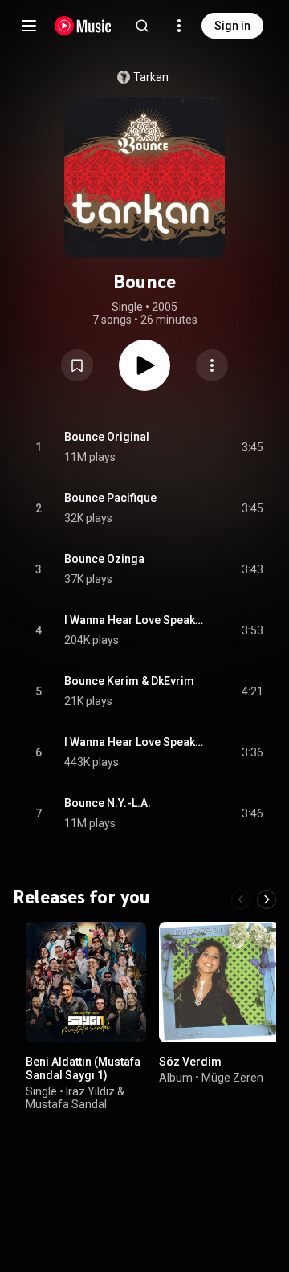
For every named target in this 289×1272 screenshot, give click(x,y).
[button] (77, 365)
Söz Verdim (190, 1061)
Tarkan (151, 77)
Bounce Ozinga (104, 558)
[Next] (266, 899)
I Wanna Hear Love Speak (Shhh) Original (134, 742)
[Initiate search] (142, 26)
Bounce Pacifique (110, 497)
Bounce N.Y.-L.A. (107, 803)
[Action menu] (212, 365)
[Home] (83, 25)
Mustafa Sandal (66, 1104)
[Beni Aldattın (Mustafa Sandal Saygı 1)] (86, 982)
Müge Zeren (232, 1077)
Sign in (232, 25)
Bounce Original (106, 436)
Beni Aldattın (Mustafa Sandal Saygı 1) (83, 1068)
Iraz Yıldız (90, 1091)
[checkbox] (252, 447)
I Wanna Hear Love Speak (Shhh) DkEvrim (134, 620)
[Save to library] (77, 365)
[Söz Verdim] (219, 982)
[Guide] (29, 25)
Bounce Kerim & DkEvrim (129, 681)
